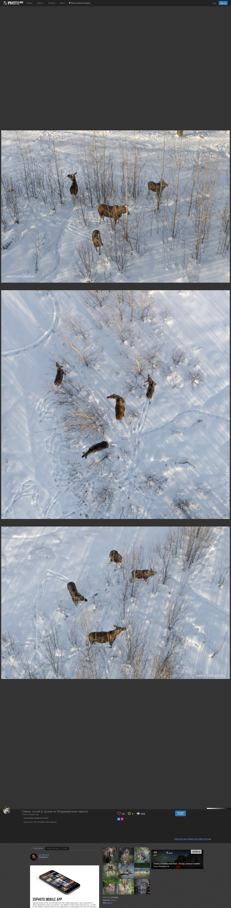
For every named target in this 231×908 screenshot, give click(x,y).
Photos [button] (29, 3)
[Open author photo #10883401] (110, 871)
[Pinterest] (122, 819)
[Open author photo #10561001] (126, 886)
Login (214, 3)
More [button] (62, 3)
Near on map (53, 848)
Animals (109, 903)
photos (114, 897)
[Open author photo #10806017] (126, 871)
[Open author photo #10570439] (110, 886)
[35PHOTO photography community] (13, 3)
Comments (38, 848)
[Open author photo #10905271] (126, 855)
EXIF (65, 848)
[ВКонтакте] (118, 819)
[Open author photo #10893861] (142, 855)
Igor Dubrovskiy (44, 855)
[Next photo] (228, 394)
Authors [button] (40, 3)
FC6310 (113, 900)
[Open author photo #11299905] (110, 855)
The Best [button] (51, 3)
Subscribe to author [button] (180, 813)
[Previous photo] (2, 394)
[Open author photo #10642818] (142, 871)
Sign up (223, 3)
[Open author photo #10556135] (142, 886)
